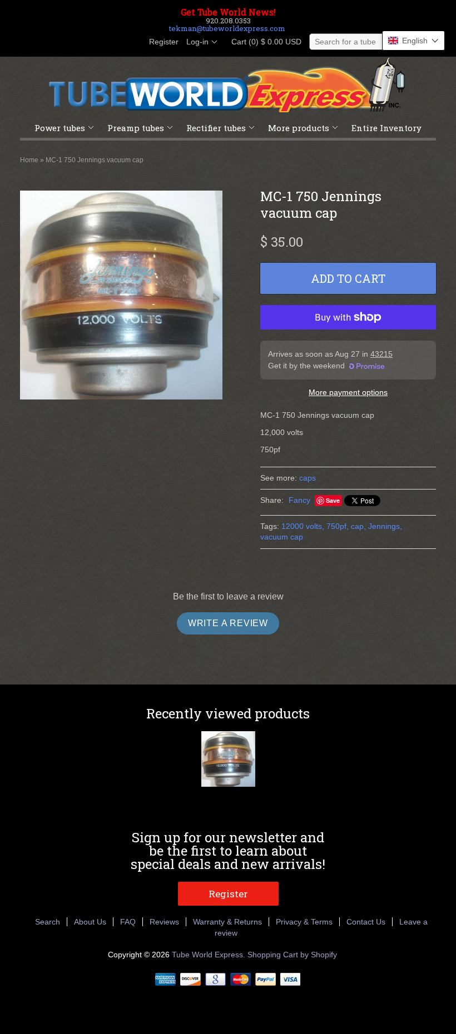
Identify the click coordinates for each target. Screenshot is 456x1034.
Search (47, 921)
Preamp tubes (135, 127)
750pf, (337, 526)
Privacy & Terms (304, 921)
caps (307, 477)
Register (164, 41)
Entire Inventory (386, 127)
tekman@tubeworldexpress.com (227, 28)
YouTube (132, 42)
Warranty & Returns (227, 921)
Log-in (197, 41)
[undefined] (121, 296)
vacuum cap (281, 536)
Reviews (164, 921)
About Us (90, 921)
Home (29, 160)
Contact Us (365, 921)
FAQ (128, 921)
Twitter (94, 42)
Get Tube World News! (228, 12)
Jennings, (385, 526)
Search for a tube (345, 41)
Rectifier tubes (216, 127)
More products (298, 127)
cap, (358, 526)
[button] (413, 40)
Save (333, 500)
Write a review (228, 623)
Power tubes (59, 127)
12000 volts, (302, 526)
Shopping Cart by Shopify (292, 954)
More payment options (348, 392)
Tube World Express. (209, 954)
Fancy (299, 500)
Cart (263, 41)
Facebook (75, 42)
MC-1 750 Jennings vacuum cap (94, 160)
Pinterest (113, 42)
